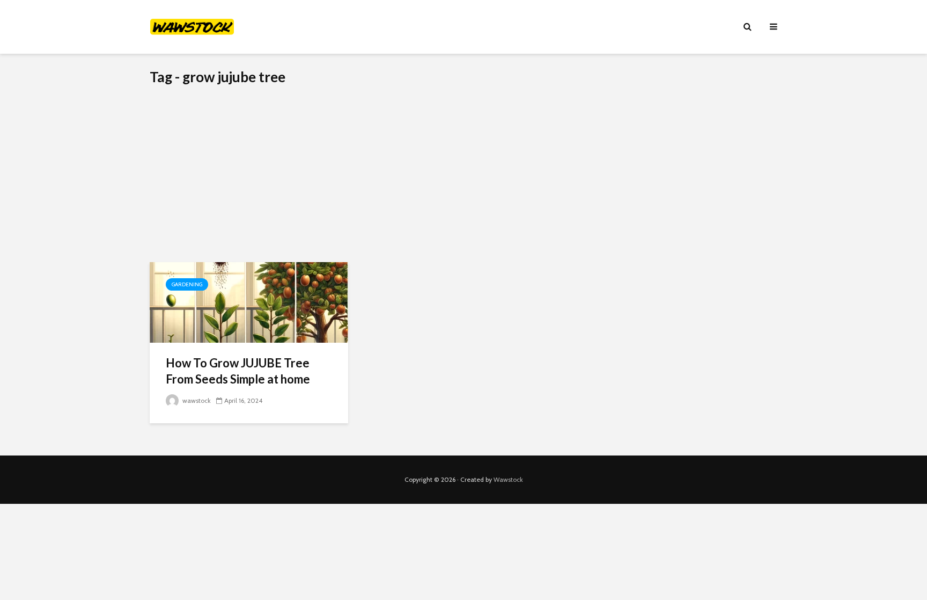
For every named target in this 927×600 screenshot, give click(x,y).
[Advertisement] (463, 181)
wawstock (196, 400)
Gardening (187, 284)
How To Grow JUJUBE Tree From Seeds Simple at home (238, 371)
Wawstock (508, 479)
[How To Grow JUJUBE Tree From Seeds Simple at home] (249, 302)
